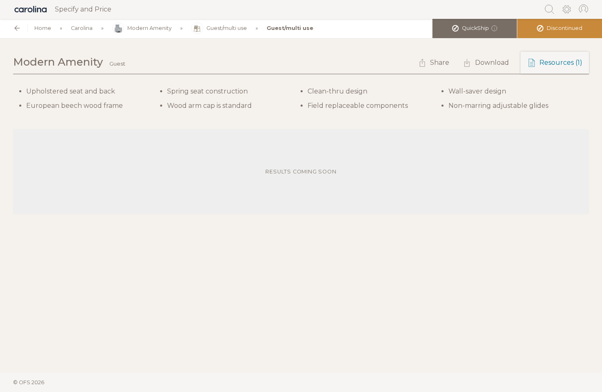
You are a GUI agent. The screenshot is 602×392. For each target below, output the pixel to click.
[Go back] (17, 28)
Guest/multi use (226, 28)
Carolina (82, 28)
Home (42, 28)
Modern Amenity (149, 28)
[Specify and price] (30, 9)
